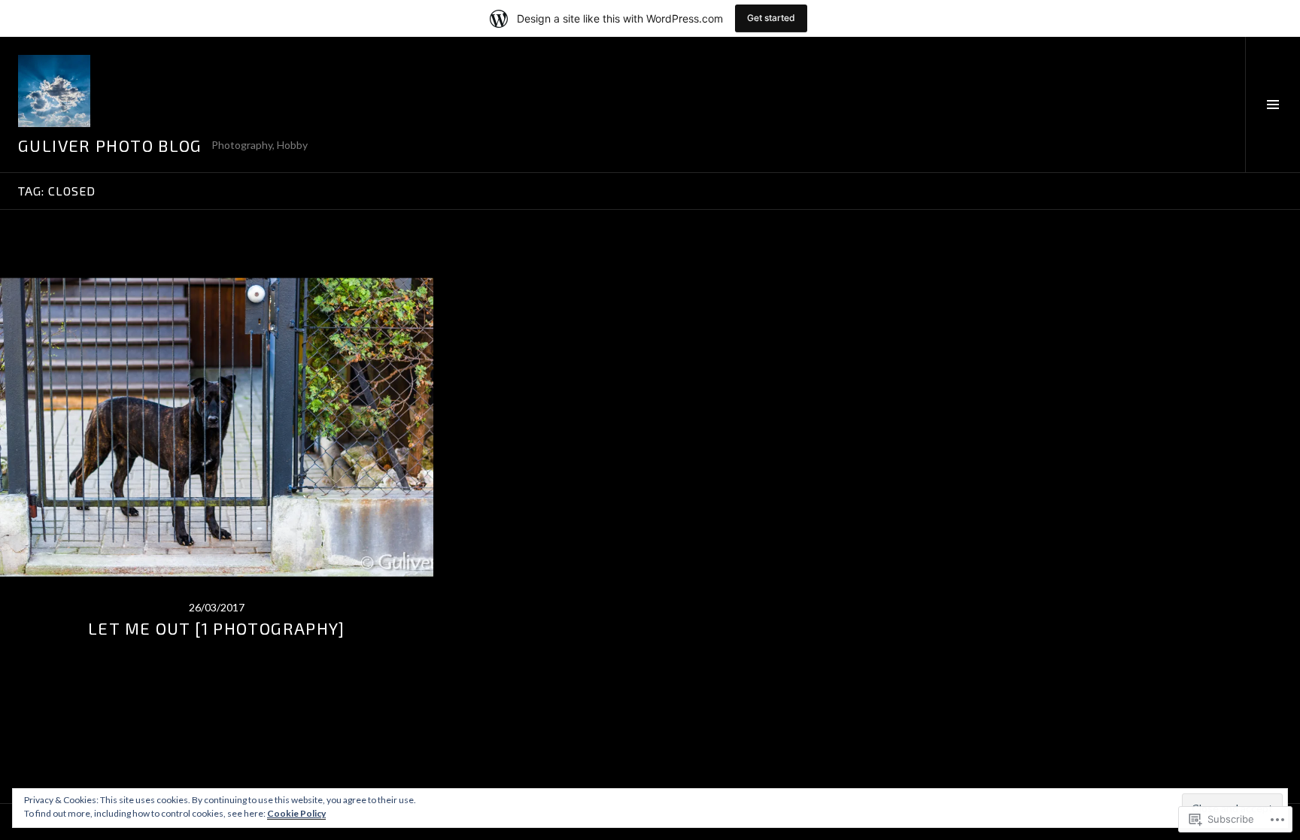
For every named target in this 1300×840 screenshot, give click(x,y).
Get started (771, 17)
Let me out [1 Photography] (216, 628)
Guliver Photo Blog (110, 145)
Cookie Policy (296, 813)
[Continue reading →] (216, 427)
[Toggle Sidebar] (1272, 104)
